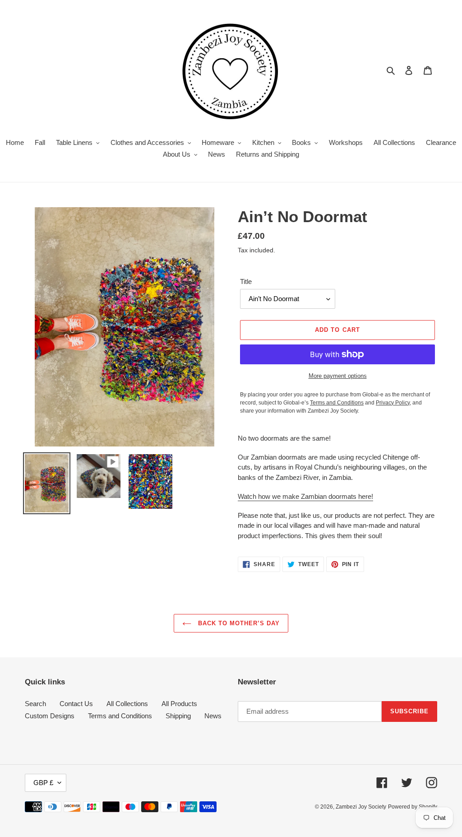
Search (35, 703)
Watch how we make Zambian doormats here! (305, 496)
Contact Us (76, 703)
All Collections (127, 703)
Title (246, 281)
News (213, 716)
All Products (179, 703)
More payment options (338, 375)
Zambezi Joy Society (361, 807)
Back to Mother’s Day (238, 623)
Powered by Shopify (412, 807)
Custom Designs (49, 716)
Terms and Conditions (120, 716)
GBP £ (43, 782)
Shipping (178, 716)
